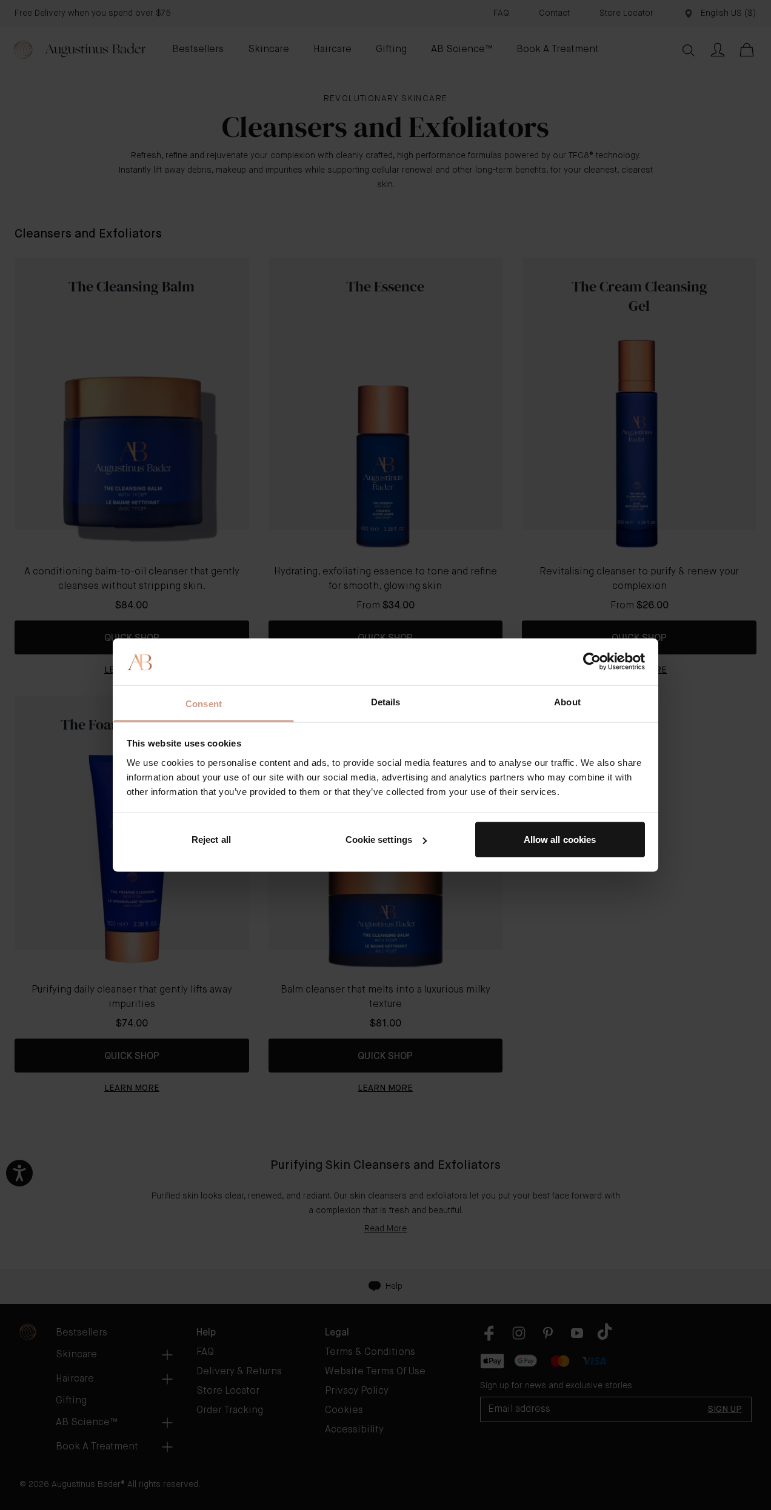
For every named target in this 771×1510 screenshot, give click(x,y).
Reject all (211, 839)
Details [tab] (386, 701)
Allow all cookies (560, 839)
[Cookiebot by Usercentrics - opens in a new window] (592, 662)
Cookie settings (379, 839)
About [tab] (567, 701)
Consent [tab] (203, 703)
